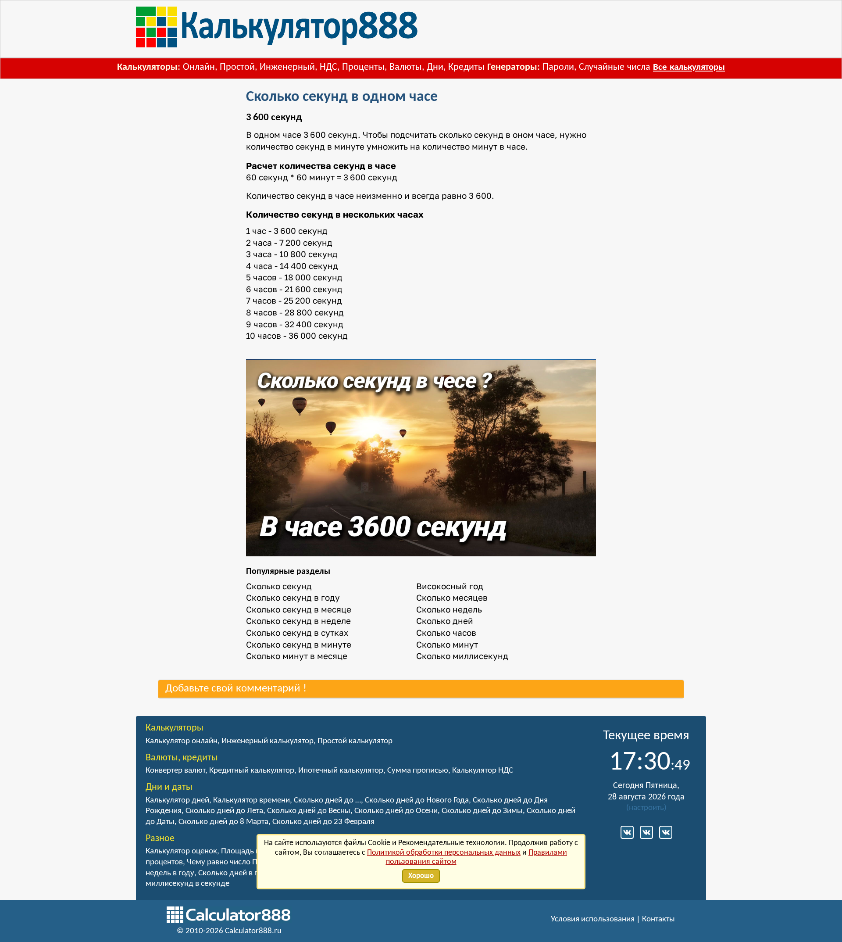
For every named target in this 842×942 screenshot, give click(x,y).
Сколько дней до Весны (308, 811)
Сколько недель (449, 609)
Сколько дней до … (327, 800)
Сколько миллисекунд (462, 656)
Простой (237, 67)
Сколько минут (447, 644)
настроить (646, 808)
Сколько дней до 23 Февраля (323, 822)
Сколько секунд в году (293, 597)
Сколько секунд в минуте (298, 644)
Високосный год (449, 586)
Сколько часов (446, 632)
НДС (328, 67)
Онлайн (199, 67)
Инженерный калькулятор (267, 741)
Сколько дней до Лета (224, 811)
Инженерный (287, 67)
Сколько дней (444, 621)
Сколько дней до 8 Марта (223, 822)
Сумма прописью (417, 770)
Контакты (658, 919)
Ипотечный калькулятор (340, 770)
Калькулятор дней (177, 800)
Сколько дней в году (234, 873)
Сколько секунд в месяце (298, 609)
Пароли (558, 67)
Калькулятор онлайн (182, 741)
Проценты (363, 67)
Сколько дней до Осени (396, 811)
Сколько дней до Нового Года (417, 800)
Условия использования (593, 919)
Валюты (405, 67)
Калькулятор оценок (181, 851)
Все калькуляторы (689, 67)
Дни (435, 67)
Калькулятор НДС (482, 770)
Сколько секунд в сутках (297, 632)
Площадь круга (248, 851)
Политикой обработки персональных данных (444, 853)
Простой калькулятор (355, 741)
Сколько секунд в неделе (298, 621)
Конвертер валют (175, 770)
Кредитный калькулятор (251, 770)
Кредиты (466, 67)
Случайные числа (614, 67)
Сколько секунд (279, 586)
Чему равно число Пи (224, 862)
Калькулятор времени (251, 800)
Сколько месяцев (452, 597)
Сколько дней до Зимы (482, 811)
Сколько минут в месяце (296, 656)
